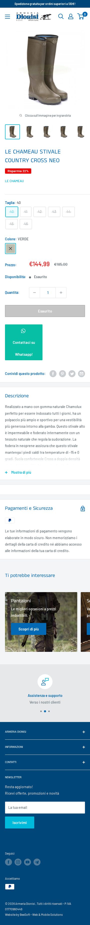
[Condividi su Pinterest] (62, 373)
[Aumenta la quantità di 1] (61, 292)
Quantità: (12, 292)
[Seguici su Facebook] (8, 862)
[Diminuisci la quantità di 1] (34, 292)
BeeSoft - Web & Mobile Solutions (41, 914)
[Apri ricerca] (61, 16)
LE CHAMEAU (14, 181)
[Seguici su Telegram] (37, 863)
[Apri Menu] (7, 17)
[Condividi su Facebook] (53, 373)
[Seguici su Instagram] (18, 862)
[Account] (70, 16)
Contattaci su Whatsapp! (24, 348)
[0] (81, 16)
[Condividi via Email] (81, 373)
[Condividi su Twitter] (72, 373)
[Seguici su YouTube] (27, 862)
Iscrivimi (19, 822)
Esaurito (45, 311)
